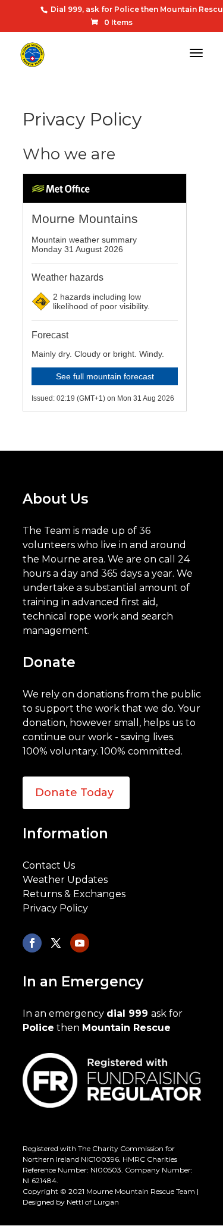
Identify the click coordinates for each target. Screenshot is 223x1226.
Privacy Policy (55, 908)
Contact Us (49, 865)
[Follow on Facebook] (32, 942)
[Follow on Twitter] (55, 942)
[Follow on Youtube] (79, 942)
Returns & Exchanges (74, 894)
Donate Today (74, 792)
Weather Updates (65, 879)
